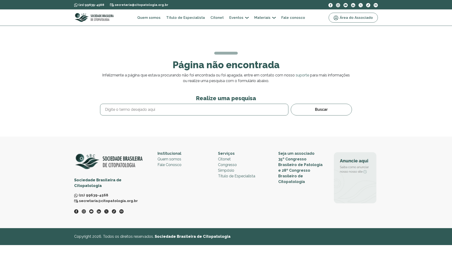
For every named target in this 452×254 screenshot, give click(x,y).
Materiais (262, 18)
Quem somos (149, 18)
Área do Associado (356, 18)
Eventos (236, 18)
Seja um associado (296, 153)
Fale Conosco (169, 165)
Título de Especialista (185, 18)
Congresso (227, 165)
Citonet (217, 18)
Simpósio (226, 170)
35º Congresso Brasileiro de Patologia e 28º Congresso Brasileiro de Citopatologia (300, 170)
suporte (302, 75)
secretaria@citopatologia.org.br (141, 5)
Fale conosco (293, 18)
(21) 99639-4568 (91, 5)
